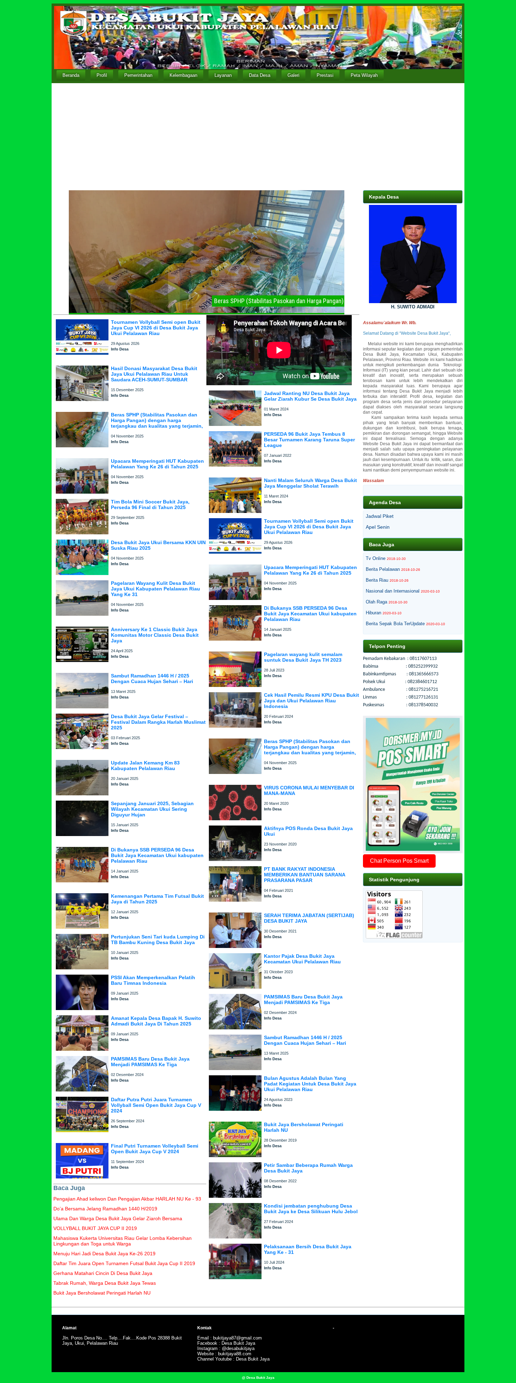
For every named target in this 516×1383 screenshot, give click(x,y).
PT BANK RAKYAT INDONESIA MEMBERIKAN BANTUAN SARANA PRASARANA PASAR (304, 874)
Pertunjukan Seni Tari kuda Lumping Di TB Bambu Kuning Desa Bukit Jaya (158, 939)
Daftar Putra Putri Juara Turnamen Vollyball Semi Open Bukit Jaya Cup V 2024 (156, 1105)
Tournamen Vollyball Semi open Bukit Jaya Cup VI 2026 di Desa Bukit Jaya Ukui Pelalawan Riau (155, 327)
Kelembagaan (183, 75)
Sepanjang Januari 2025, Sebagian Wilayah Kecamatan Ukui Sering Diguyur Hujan (152, 809)
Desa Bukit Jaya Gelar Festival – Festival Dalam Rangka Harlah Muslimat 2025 (158, 722)
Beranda (70, 75)
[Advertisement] (258, 136)
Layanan (223, 75)
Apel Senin (378, 527)
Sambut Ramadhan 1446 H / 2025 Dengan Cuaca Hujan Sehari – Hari (152, 678)
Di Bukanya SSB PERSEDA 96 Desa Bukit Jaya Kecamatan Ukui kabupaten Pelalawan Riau (157, 855)
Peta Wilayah (364, 75)
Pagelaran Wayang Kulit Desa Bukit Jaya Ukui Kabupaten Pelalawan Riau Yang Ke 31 (155, 588)
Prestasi (325, 75)
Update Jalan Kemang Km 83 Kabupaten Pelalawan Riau (145, 765)
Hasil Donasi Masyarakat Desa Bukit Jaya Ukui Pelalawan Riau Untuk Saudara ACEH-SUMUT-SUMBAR (154, 374)
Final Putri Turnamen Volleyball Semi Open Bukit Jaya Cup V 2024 (154, 1148)
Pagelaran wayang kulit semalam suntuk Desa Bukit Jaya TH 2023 (303, 657)
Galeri (293, 75)
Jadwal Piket (379, 516)
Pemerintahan (138, 75)
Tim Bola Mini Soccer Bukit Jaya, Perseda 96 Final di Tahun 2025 (150, 504)
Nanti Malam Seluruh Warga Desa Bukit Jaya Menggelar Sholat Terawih (310, 483)
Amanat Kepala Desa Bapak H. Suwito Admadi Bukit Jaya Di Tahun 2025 (156, 1021)
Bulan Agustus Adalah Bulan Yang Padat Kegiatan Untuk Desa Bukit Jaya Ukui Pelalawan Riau (310, 1083)
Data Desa (259, 75)
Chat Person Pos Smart (399, 861)
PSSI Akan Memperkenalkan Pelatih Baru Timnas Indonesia (153, 980)
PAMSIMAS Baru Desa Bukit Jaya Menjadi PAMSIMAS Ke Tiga (150, 1061)
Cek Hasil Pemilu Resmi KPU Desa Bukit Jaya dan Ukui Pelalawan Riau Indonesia (311, 700)
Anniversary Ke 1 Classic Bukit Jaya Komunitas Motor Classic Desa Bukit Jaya (155, 635)
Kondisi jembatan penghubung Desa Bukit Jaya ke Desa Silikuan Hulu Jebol (311, 1208)
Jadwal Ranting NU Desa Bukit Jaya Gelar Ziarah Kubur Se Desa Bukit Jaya (310, 396)
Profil (102, 75)
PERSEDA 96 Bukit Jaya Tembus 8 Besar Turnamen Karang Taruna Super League (309, 439)
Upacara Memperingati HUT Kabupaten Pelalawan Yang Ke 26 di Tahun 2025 (157, 463)
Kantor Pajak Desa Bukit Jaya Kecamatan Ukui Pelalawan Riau (302, 958)
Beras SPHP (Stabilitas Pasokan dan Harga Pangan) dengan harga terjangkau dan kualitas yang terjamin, (157, 420)
